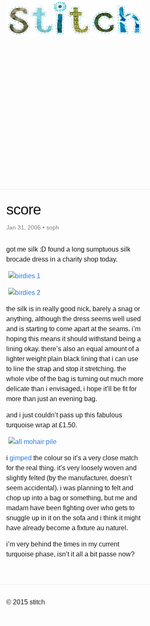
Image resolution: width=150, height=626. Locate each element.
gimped (21, 457)
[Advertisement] (75, 111)
